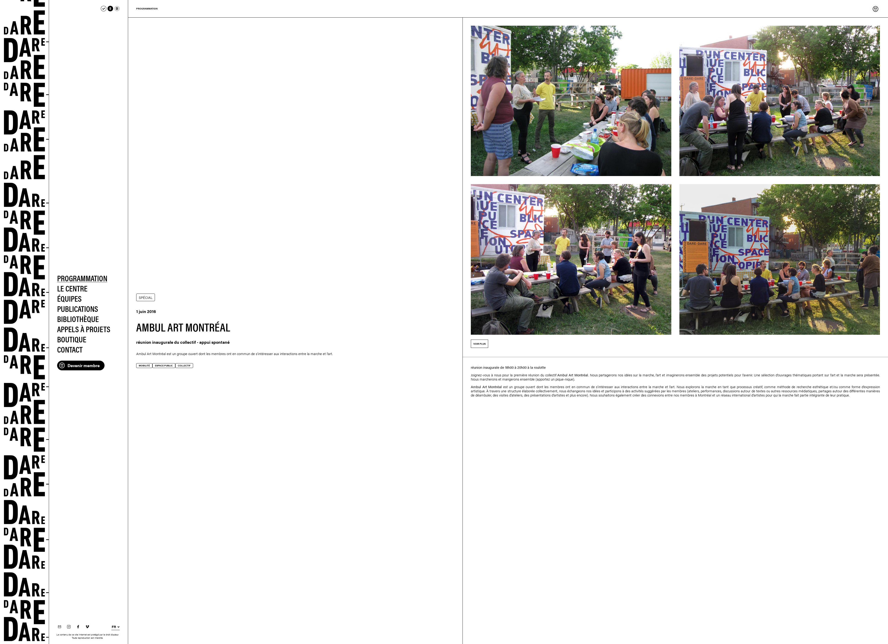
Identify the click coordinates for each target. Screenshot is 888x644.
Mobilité (144, 365)
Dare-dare (24, 322)
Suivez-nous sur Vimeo (87, 627)
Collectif (184, 365)
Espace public (164, 365)
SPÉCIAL (145, 297)
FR (114, 627)
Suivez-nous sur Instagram (68, 627)
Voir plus (479, 343)
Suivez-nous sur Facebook (78, 627)
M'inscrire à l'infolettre (59, 627)
